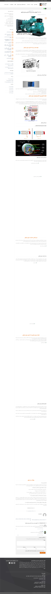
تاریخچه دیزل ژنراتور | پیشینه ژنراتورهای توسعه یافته (38, 519)
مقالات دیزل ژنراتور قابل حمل (9, 82)
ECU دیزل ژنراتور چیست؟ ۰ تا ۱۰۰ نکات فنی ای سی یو (8, 52)
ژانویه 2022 (11, 91)
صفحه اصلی (35, 4)
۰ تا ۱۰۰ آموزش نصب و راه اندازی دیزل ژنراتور (9, 65)
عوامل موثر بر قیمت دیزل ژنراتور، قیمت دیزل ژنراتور (9, 73)
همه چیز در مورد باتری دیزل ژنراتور (8, 42)
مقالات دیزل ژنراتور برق (10, 80)
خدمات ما (28, 4)
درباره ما (32, 4)
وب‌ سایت (24, 547)
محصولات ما (11, 4)
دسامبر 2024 (11, 88)
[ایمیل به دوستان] (31, 508)
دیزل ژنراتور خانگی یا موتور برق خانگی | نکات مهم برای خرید (8, 49)
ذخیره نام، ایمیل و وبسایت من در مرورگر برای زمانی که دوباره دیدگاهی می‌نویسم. (34, 550)
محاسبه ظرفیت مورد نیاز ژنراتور (21, 4)
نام (44, 547)
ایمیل (34, 547)
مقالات (15, 4)
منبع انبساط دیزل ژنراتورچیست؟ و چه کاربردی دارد (8, 56)
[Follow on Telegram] (9, 563)
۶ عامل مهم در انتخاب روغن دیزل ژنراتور (8, 34)
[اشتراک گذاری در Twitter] (32, 508)
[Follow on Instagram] (14, 563)
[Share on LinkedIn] (28, 508)
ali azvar (39, 14)
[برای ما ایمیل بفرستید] (45, 8)
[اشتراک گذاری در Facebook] (34, 508)
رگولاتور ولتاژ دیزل (9, 58)
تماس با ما (6, 4)
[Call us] (44, 8)
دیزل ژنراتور (28, 563)
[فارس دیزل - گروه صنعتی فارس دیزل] (42, 4)
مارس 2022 (11, 89)
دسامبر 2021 (11, 92)
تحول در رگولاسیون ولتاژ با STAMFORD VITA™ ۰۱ (8, 40)
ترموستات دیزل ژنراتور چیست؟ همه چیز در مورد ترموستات (8, 45)
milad (42, 531)
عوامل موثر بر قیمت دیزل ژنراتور (8, 37)
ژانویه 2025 (11, 86)
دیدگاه (44, 540)
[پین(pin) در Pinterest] (29, 508)
